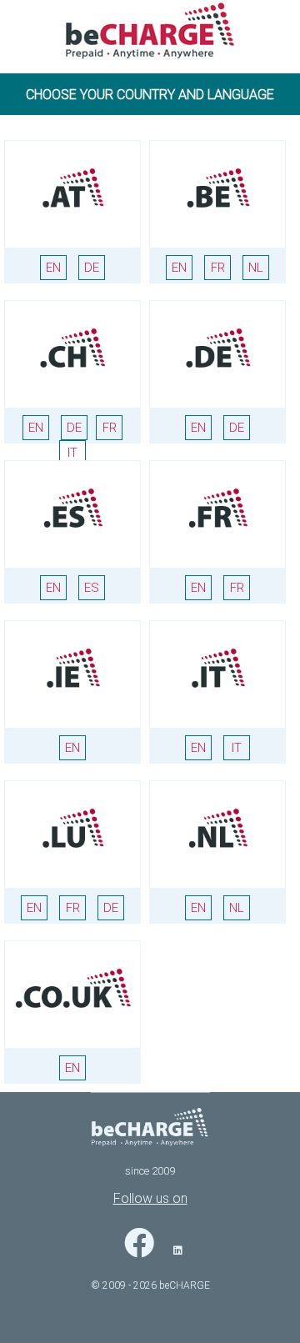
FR (109, 427)
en (179, 267)
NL (236, 907)
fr (218, 267)
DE (91, 267)
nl (255, 267)
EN (53, 267)
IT (73, 452)
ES (91, 587)
